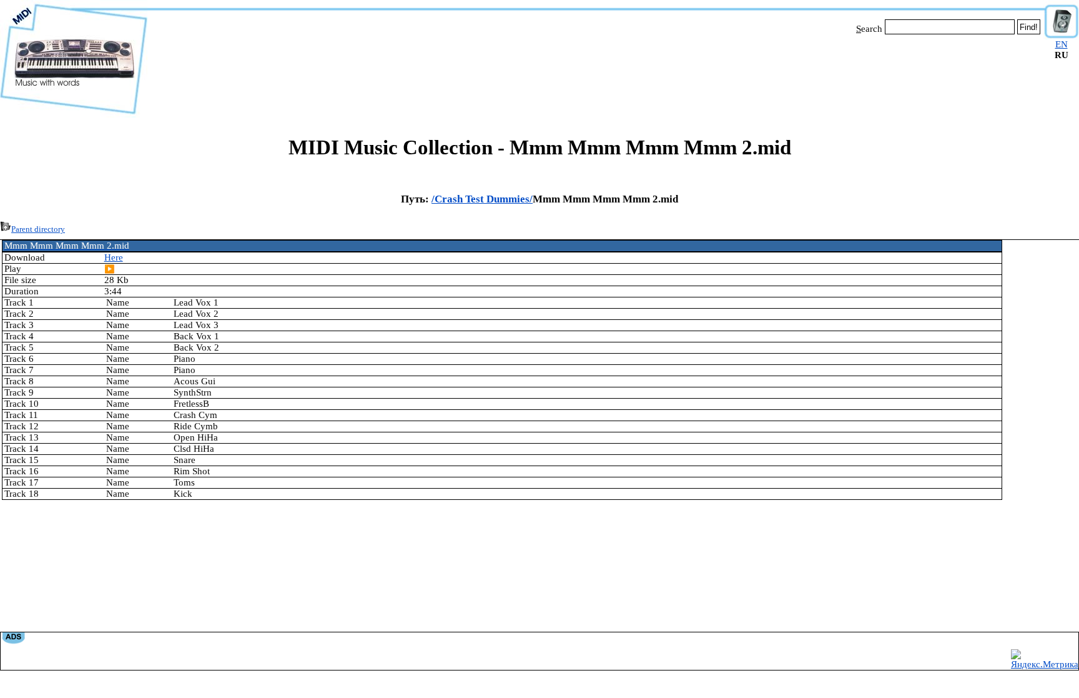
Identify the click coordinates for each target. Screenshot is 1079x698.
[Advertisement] (595, 74)
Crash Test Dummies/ (484, 199)
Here (113, 257)
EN (1061, 44)
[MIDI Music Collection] (73, 114)
